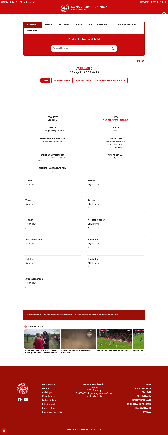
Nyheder (46, 389)
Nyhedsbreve (48, 385)
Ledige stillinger (50, 400)
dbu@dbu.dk (96, 396)
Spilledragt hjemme (52, 155)
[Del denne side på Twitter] (143, 61)
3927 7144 (113, 315)
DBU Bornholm (142, 389)
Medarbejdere (49, 396)
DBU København (141, 400)
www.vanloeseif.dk (52, 142)
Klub (115, 117)
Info (45, 81)
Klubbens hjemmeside (52, 139)
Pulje (115, 128)
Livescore (32, 30)
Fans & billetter (27, 2)
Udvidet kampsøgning (125, 25)
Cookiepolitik (48, 408)
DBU (148, 385)
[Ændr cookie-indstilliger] (4, 431)
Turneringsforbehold (52, 168)
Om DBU (4, 2)
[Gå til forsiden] (84, 8)
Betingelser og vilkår (52, 412)
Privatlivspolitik (50, 404)
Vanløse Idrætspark (116, 142)
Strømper (64, 158)
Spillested (115, 139)
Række (52, 128)
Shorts (52, 158)
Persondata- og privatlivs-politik (84, 430)
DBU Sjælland (143, 408)
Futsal (147, 412)
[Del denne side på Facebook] (138, 61)
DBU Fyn (146, 392)
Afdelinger (47, 392)
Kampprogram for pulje (111, 81)
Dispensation (115, 155)
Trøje (40, 158)
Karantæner (83, 81)
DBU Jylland (144, 396)
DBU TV (13, 2)
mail (94, 315)
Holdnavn (52, 117)
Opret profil (159, 2)
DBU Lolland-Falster (138, 404)
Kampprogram (61, 81)
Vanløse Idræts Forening (115, 120)
